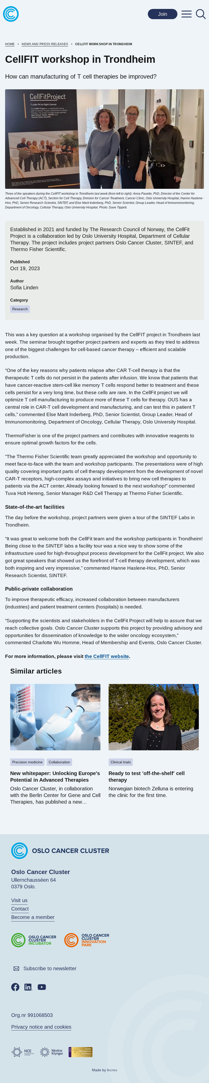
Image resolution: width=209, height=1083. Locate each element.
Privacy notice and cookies (41, 1027)
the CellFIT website (107, 656)
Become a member (33, 917)
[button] (186, 14)
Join (162, 14)
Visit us (19, 900)
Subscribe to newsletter (49, 968)
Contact (20, 909)
